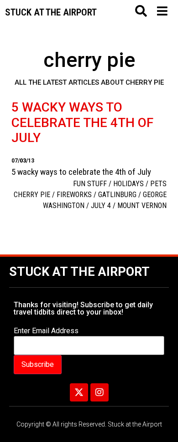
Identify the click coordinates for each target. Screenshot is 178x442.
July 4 (101, 205)
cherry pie (32, 194)
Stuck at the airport (51, 12)
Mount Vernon (142, 205)
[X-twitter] (79, 392)
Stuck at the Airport (79, 271)
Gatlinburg (117, 194)
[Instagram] (99, 392)
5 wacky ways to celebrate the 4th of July (82, 122)
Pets (158, 183)
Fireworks (74, 194)
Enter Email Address (46, 331)
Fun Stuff (90, 183)
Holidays (128, 183)
